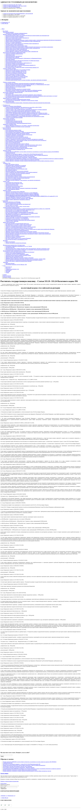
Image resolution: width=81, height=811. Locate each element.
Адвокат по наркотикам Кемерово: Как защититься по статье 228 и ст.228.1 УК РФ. (24, 107)
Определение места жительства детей (14, 182)
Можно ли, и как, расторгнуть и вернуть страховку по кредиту (19, 228)
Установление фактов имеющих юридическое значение (17, 133)
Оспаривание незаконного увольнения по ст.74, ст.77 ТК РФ (19, 246)
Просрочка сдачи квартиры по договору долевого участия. (18, 225)
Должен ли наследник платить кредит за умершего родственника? (20, 252)
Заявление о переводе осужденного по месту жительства (18, 126)
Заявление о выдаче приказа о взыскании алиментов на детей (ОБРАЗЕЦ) (22, 192)
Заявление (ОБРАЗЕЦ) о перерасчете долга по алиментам (18, 197)
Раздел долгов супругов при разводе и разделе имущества (18, 138)
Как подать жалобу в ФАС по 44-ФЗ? (14, 66)
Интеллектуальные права (8, 101)
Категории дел (9, 266)
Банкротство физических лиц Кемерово (11, 201)
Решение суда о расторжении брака (13, 179)
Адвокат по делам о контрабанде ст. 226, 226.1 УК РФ (14, 5)
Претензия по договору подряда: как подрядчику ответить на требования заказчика (24, 90)
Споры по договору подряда (9, 82)
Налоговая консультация (8, 32)
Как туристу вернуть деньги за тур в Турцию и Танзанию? (18, 238)
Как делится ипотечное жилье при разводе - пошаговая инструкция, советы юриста (24, 144)
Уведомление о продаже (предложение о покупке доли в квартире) (20, 156)
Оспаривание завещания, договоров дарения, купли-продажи (19, 134)
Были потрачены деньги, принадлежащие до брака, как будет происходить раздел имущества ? (26, 140)
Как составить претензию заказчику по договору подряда (18, 89)
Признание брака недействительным (14, 175)
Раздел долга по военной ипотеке (13, 142)
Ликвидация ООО (9, 93)
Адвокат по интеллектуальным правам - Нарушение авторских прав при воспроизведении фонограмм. (28, 102)
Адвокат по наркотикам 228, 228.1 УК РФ (12, 4)
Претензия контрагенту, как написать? (14, 56)
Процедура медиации (10, 241)
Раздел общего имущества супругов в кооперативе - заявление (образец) (21, 157)
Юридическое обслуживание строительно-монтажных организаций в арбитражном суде (25, 83)
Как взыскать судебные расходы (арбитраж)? (15, 64)
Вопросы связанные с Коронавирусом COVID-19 (13, 34)
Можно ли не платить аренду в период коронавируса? (17, 37)
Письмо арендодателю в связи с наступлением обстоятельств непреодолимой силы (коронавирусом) (27, 35)
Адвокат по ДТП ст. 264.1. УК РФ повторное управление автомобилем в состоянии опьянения (26, 109)
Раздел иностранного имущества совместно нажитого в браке (19, 148)
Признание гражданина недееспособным (14, 135)
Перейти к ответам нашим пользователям (9, 781)
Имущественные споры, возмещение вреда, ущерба (14, 250)
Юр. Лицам (5, 31)
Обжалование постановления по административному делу (18, 214)
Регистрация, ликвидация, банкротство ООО (13, 92)
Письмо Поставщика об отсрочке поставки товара (16, 45)
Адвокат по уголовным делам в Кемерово (12, 106)
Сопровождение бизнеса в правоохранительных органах (18, 99)
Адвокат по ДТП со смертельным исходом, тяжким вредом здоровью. (21, 110)
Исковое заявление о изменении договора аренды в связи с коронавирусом (22, 51)
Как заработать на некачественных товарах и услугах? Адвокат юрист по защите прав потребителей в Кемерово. (30, 229)
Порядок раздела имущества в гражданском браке (16, 147)
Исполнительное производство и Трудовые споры (14, 245)
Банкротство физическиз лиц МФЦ (13, 203)
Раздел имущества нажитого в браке (13, 130)
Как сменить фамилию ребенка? (12, 189)
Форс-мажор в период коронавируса (13, 38)
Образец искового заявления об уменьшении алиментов (18, 199)
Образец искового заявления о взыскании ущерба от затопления (19, 257)
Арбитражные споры (10, 54)
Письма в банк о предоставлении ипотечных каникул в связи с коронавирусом (23, 48)
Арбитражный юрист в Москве (12, 57)
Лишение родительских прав (12, 184)
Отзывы (7, 272)
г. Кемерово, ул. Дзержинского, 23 (8, 795)
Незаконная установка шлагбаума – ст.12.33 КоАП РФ (17, 219)
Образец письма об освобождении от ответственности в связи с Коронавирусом (23, 41)
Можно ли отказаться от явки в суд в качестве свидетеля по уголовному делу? (22, 115)
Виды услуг (8, 267)
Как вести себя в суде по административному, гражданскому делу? (20, 209)
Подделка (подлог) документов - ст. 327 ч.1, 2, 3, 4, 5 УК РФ (19, 108)
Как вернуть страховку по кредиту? (13, 237)
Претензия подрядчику (11, 87)
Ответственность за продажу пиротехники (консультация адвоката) (20, 220)
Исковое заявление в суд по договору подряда (15, 86)
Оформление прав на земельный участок (14, 256)
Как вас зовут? (4, 785)
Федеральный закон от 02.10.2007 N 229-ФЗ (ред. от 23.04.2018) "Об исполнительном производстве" (27, 249)
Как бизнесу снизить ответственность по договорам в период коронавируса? (22, 43)
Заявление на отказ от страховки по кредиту (15, 236)
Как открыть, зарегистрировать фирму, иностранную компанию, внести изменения (24, 94)
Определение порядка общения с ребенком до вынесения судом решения (21, 188)
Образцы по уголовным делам (9, 124)
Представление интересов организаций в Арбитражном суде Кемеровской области (23, 58)
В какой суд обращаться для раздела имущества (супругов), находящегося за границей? (24, 139)
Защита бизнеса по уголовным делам (11, 98)
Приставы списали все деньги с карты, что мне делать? (17, 206)
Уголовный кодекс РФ (10, 119)
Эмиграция (5, 262)
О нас (4, 265)
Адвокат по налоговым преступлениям (14, 117)
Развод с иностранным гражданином (14, 174)
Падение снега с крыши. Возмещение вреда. (15, 253)
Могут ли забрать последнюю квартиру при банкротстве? (18, 204)
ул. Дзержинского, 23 (5, 22)
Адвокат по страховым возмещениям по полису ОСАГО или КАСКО (21, 226)
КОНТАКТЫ (8, 270)
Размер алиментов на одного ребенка (14, 167)
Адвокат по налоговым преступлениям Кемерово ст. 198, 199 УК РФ (18, 13)
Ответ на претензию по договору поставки (15, 74)
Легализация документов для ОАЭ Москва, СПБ (16, 264)
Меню (3, 28)
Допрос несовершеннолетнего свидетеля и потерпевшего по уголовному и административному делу (27, 114)
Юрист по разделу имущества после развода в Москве (17, 143)
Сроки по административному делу (13, 215)
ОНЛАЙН (8, 271)
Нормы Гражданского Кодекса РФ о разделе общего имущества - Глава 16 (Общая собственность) (27, 155)
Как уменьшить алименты (11, 170)
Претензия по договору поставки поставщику (15, 75)
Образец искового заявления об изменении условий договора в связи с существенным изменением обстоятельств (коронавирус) (33, 40)
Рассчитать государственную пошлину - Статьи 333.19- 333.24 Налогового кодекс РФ (24, 154)
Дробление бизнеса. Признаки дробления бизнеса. (16, 33)
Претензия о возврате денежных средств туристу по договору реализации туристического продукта (27, 232)
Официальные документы (8, 118)
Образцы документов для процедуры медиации (16, 242)
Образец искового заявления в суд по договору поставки (18, 69)
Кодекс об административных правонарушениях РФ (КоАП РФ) (19, 212)
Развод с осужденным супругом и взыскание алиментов (18, 173)
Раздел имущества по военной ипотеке (14, 141)
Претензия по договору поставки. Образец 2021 (16, 70)
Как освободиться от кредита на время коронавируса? (17, 230)
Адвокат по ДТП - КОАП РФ (12, 221)
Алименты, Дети (6, 163)
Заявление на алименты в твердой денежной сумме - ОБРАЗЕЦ (19, 198)
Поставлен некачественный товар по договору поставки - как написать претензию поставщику (26, 80)
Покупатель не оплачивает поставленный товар (16, 73)
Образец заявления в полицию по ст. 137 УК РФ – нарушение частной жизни (22, 125)
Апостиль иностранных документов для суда (15, 149)
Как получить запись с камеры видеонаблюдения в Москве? (19, 261)
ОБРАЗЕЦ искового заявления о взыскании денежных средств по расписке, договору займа (25, 258)
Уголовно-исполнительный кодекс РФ (14, 122)
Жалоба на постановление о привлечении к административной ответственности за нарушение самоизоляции (29, 46)
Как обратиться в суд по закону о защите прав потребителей (19, 224)
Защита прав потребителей (9, 222)
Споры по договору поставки (9, 68)
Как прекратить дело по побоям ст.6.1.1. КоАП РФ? (17, 211)
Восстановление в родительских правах (14, 185)
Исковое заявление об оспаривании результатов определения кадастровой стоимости (24, 260)
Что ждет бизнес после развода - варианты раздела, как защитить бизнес (21, 146)
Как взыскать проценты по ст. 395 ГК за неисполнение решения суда (20, 65)
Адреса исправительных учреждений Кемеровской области (18, 123)
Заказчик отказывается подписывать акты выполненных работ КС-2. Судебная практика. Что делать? (28, 84)
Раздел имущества (7, 127)
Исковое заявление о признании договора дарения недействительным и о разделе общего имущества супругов (30, 160)
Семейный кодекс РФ (10, 152)
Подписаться (3, 788)
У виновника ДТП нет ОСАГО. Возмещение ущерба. (17, 254)
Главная (4, 274)
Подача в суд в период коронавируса (13, 42)
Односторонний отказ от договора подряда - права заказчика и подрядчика (22, 91)
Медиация (5, 240)
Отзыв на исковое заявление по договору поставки (17, 76)
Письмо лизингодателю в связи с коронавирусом (16, 49)
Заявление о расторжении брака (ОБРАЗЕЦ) (15, 191)
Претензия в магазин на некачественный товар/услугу (17, 223)
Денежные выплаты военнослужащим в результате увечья (18, 255)
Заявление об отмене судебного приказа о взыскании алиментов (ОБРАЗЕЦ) (22, 193)
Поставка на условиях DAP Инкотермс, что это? (16, 72)
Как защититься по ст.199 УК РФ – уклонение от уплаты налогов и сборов (22, 100)
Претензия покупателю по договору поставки (15, 77)
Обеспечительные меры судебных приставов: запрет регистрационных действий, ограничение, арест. (28, 248)
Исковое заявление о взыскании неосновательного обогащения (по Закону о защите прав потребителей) (28, 233)
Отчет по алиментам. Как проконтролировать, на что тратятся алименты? (21, 172)
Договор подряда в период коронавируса (14, 44)
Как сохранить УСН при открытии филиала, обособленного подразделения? (22, 97)
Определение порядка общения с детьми (14, 183)
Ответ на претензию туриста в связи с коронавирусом (17, 50)
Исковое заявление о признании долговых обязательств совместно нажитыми (22, 159)
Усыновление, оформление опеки (13, 187)
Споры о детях (6, 181)
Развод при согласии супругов (12, 164)
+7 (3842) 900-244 (4, 23)
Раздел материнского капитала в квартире (15, 131)
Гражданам (5, 200)
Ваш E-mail (3, 787)
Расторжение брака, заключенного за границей (16, 165)
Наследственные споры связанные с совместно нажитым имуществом (21, 132)
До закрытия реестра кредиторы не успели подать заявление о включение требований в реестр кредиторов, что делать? (31, 95)
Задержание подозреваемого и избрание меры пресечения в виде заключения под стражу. (25, 116)
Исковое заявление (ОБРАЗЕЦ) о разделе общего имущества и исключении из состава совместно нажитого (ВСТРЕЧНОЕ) (32, 151)
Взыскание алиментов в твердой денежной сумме (16, 168)
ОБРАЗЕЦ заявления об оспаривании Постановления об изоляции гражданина (23, 216)
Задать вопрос (4, 783)
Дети (4, 162)
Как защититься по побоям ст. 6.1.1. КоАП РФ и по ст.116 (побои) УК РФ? (22, 213)
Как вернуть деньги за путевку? (12, 234)
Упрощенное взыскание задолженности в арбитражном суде (19, 62)
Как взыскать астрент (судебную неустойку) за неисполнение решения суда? (22, 67)
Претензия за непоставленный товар (13, 78)
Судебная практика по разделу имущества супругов (17, 136)
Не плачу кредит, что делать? (12, 205)
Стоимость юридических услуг (12, 269)
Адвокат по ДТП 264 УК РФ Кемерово (11, 7)
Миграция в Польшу (10, 263)
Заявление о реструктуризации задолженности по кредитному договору (21, 231)
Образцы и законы (7, 150)
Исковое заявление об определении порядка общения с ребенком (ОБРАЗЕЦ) (22, 195)
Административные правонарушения (11, 207)
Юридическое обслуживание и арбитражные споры (14, 52)
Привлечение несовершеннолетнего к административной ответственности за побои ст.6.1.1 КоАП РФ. (28, 208)
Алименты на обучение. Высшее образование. (16, 166)
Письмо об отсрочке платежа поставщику (15, 36)
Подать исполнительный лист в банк (14, 61)
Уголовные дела (6, 105)
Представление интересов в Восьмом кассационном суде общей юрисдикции (22, 60)
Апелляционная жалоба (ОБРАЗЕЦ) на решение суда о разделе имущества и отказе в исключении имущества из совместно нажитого (34, 158)
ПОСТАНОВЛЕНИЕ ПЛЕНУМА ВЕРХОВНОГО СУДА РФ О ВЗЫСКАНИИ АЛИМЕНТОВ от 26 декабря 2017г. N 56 (32, 196)
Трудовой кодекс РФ (10, 247)
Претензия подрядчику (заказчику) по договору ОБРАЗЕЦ (18, 85)
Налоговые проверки (10, 59)
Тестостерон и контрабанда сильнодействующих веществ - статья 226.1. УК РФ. (23, 111)
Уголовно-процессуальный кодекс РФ (14, 121)
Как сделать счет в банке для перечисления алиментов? (18, 177)
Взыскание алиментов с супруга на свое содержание (17, 171)
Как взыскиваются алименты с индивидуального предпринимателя (20, 176)
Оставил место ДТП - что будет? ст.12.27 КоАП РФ (17, 217)
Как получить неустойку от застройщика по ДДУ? (16, 239)
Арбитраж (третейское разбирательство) (14, 53)
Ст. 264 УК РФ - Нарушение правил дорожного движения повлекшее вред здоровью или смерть (26, 113)
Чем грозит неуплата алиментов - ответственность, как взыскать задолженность (23, 180)
